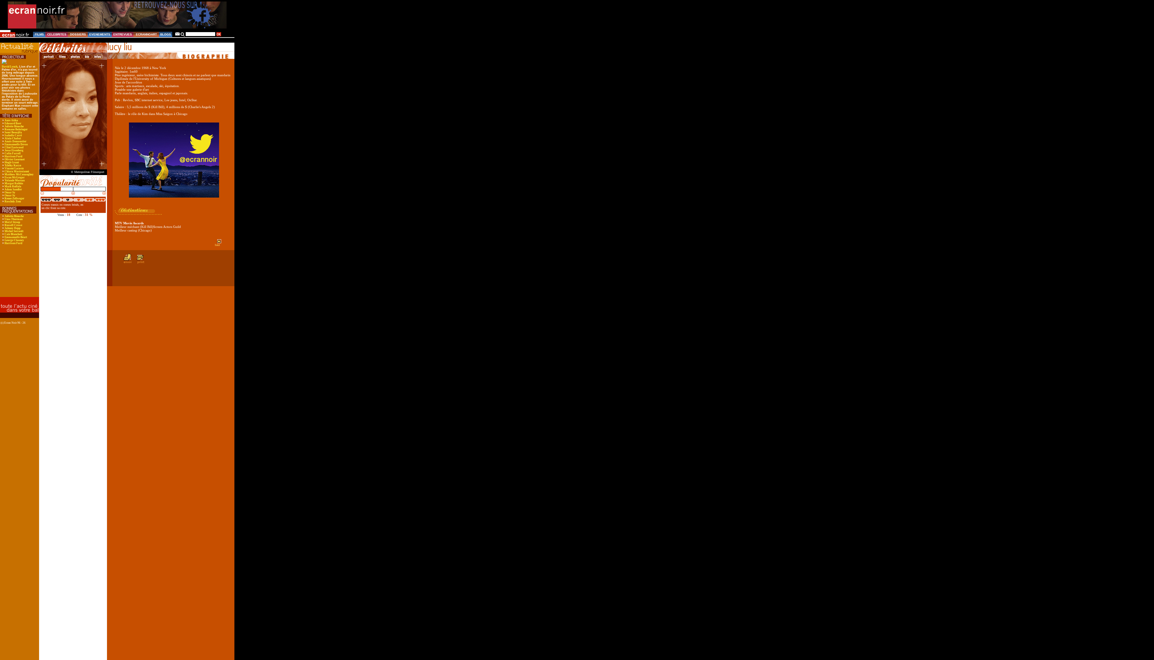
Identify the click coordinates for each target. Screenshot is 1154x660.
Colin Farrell (13, 153)
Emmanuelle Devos (16, 144)
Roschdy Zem (13, 201)
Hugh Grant (12, 162)
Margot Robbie (14, 183)
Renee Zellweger (14, 198)
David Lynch (9, 66)
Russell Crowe (13, 225)
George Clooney (14, 240)
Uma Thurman (14, 219)
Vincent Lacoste (14, 168)
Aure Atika (11, 120)
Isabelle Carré (13, 135)
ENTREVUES (122, 34)
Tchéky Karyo (13, 165)
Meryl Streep (12, 222)
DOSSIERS (78, 34)
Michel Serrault (14, 231)
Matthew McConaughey (19, 174)
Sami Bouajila (13, 132)
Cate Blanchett (13, 234)
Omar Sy (10, 192)
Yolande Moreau (15, 180)
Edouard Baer (13, 123)
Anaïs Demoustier (15, 141)
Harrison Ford (13, 156)
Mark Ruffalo (13, 186)
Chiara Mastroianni (17, 171)
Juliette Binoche (14, 126)
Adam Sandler (13, 189)
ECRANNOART (146, 34)
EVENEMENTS (99, 34)
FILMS (39, 34)
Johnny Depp (12, 228)
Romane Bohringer (16, 129)
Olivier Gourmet (15, 159)
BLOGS (165, 34)
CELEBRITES (56, 34)
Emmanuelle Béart (16, 237)
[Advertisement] (19, 275)
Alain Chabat (13, 138)
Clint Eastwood (14, 147)
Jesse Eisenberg (14, 150)
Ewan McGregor (15, 177)
